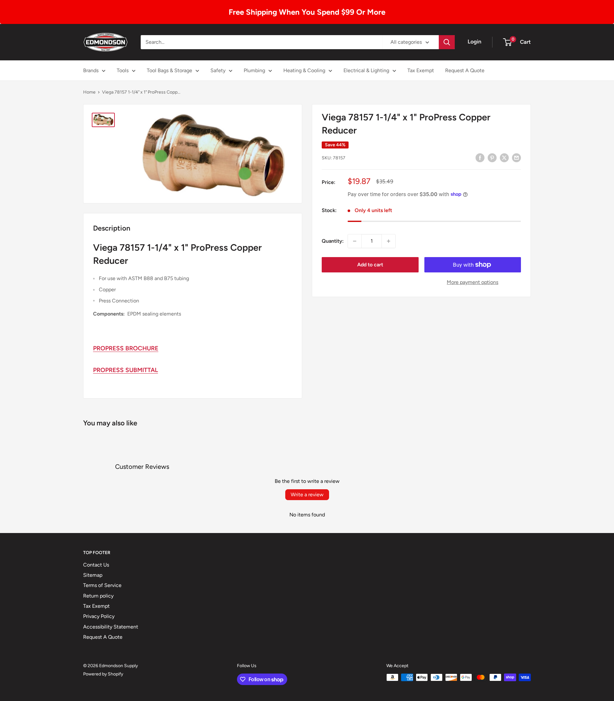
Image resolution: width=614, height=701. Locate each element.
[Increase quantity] (388, 241)
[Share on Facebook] (480, 157)
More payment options (472, 282)
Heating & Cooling (304, 70)
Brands (90, 70)
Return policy (98, 596)
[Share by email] (516, 157)
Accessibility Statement (110, 627)
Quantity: (333, 241)
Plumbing (254, 70)
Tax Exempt (420, 70)
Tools (123, 70)
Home (89, 92)
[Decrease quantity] (354, 241)
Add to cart (370, 265)
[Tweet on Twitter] (504, 157)
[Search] (447, 42)
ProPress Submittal (125, 370)
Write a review (307, 494)
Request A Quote (464, 70)
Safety (217, 70)
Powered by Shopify (103, 674)
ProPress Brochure (125, 348)
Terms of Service (102, 585)
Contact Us (96, 565)
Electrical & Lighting (366, 70)
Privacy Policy (98, 616)
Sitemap (92, 575)
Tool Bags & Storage (169, 70)
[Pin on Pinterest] (492, 157)
